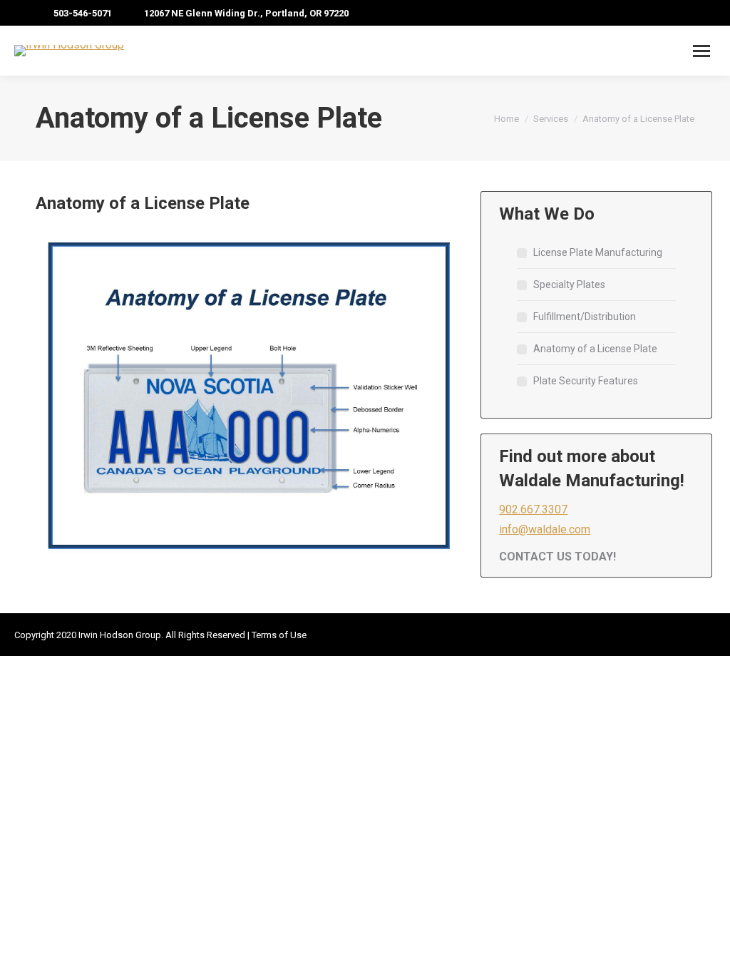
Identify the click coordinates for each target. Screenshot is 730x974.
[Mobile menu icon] (701, 51)
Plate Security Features (585, 380)
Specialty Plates (569, 284)
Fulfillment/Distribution (584, 316)
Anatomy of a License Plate (595, 348)
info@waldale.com (544, 529)
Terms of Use (279, 635)
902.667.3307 (533, 509)
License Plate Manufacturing (597, 252)
